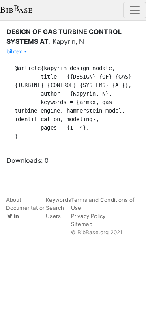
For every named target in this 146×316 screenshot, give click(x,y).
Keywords (58, 199)
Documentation (26, 208)
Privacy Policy (88, 216)
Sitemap (81, 224)
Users (53, 216)
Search (55, 208)
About (13, 199)
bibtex (15, 51)
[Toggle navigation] (134, 10)
